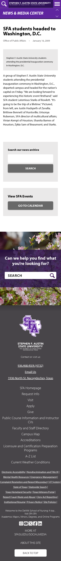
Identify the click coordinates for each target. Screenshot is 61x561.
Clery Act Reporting (47, 497)
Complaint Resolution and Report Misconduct (24, 482)
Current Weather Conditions (30, 462)
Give (30, 412)
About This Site (30, 543)
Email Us (30, 372)
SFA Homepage (30, 388)
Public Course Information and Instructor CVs (30, 420)
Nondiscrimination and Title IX (42, 472)
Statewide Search (38, 487)
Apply (30, 406)
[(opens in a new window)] (21, 523)
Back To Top (30, 553)
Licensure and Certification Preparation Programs (30, 448)
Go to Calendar (30, 205)
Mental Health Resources (16, 477)
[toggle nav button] (57, 4)
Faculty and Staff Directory (30, 428)
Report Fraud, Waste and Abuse (19, 497)
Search (30, 168)
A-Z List (30, 456)
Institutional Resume (14, 502)
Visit (30, 400)
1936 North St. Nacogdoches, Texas (30, 378)
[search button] (52, 275)
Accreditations (30, 440)
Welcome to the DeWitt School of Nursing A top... (30, 510)
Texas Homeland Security (18, 492)
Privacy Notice (34, 502)
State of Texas (20, 487)
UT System (54, 482)
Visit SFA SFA (31, 513)
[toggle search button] (4, 4)
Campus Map (30, 434)
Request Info (30, 394)
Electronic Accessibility (13, 472)
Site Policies (50, 502)
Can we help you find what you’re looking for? (30, 260)
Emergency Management (43, 477)
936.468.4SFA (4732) (30, 365)
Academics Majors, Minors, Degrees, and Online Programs (30, 516)
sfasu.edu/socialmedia (30, 534)
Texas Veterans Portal (43, 492)
